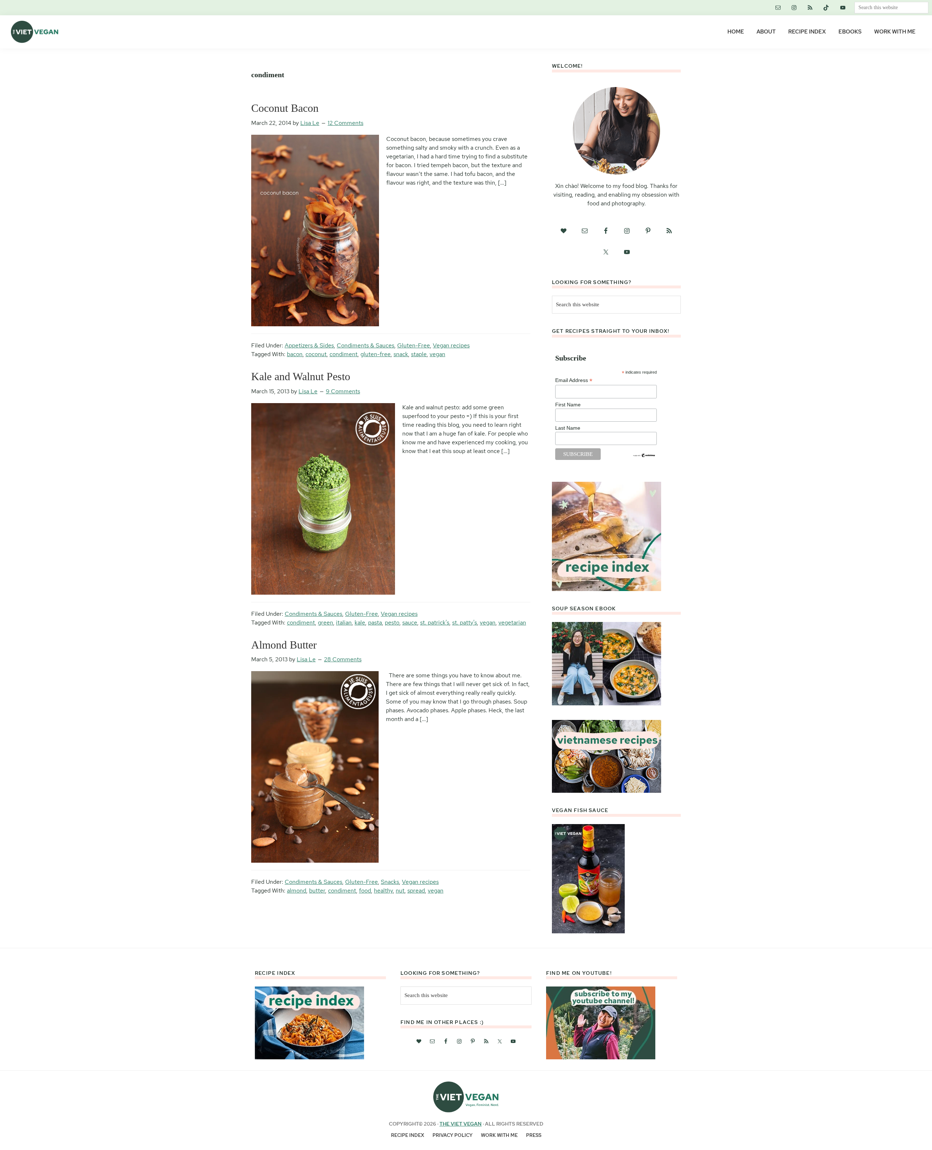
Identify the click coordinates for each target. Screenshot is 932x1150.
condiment (343, 354)
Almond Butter (284, 645)
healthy (383, 890)
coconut (316, 354)
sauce (409, 622)
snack (401, 354)
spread (416, 890)
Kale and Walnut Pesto (300, 376)
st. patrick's (434, 622)
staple (419, 354)
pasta (375, 622)
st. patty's (464, 622)
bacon (295, 354)
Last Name (567, 428)
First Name (568, 404)
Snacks (390, 882)
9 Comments (343, 391)
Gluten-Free (413, 345)
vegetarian (512, 622)
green (325, 622)
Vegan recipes (451, 345)
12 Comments (345, 123)
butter (317, 890)
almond (296, 890)
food (365, 890)
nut (400, 890)
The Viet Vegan (460, 1124)
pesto (392, 622)
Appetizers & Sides (309, 345)
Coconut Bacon (285, 108)
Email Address (573, 380)
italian (344, 622)
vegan (437, 354)
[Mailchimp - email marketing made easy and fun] (644, 456)
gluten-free (375, 354)
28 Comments (343, 659)
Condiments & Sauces (365, 345)
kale (360, 622)
